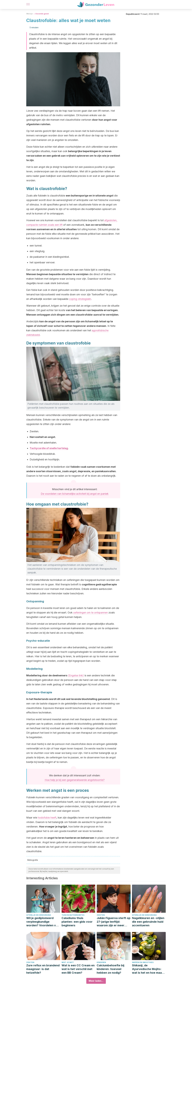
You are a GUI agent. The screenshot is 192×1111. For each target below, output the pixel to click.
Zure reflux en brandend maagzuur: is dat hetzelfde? (43, 969)
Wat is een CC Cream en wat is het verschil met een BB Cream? (78, 969)
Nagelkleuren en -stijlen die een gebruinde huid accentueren (148, 921)
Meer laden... (96, 980)
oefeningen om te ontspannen (90, 612)
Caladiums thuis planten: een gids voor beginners (77, 921)
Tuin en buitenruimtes (73, 915)
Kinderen (101, 962)
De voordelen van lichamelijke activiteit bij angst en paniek (75, 493)
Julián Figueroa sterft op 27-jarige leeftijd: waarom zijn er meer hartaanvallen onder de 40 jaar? (113, 921)
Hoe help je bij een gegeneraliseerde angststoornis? (75, 779)
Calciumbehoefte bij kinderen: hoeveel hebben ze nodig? (110, 969)
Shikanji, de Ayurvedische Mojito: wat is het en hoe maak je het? (147, 969)
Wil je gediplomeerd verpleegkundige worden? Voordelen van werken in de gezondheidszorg (42, 921)
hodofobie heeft (47, 817)
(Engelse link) (76, 675)
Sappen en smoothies (142, 962)
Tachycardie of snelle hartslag (49, 448)
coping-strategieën (80, 298)
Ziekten (101, 915)
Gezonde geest (42, 14)
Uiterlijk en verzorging (38, 915)
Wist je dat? (68, 962)
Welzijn (29, 14)
